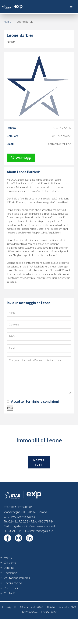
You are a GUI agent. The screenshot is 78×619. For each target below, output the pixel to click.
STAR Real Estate (26, 607)
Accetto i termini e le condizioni (35, 401)
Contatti (9, 593)
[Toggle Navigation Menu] (71, 7)
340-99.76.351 (61, 136)
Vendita (9, 567)
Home (7, 21)
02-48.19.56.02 (61, 128)
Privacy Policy (48, 611)
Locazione (10, 572)
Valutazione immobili (17, 578)
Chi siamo (10, 562)
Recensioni (11, 588)
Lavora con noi (13, 583)
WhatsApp (23, 158)
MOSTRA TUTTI (39, 462)
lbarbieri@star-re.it (59, 143)
